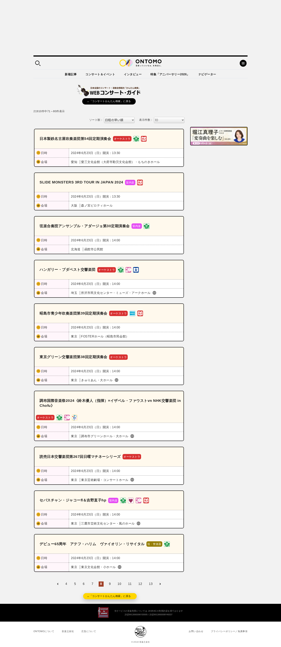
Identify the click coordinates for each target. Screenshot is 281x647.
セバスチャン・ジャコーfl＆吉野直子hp (73, 500)
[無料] (132, 313)
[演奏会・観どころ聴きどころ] (136, 269)
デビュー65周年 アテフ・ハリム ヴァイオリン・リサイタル (92, 544)
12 (140, 583)
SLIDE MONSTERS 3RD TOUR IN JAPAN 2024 (81, 182)
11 (130, 583)
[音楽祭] (74, 417)
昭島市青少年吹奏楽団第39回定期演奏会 (73, 313)
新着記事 (71, 74)
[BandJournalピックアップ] (144, 138)
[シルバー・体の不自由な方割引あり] (131, 500)
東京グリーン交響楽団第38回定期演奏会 (73, 357)
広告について (88, 631)
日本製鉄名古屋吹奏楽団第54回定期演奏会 (75, 139)
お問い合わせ (196, 631)
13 (151, 583)
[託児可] (128, 269)
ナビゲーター (207, 74)
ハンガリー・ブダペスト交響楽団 (68, 270)
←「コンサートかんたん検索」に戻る (109, 101)
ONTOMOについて (43, 631)
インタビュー (133, 74)
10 (119, 583)
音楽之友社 (68, 631)
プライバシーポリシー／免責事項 (229, 631)
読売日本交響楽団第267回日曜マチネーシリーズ (80, 457)
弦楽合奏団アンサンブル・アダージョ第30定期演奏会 (85, 226)
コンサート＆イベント (100, 74)
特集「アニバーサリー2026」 (170, 74)
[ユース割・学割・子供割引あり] (136, 138)
